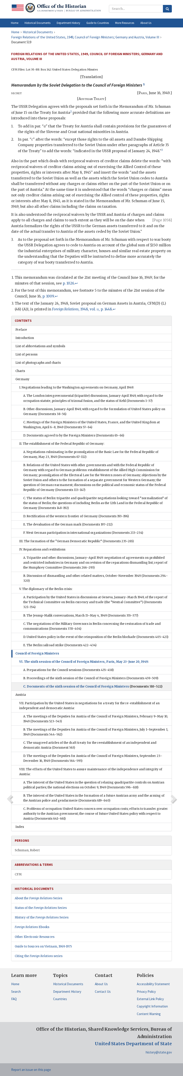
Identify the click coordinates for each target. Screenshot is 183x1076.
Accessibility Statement (153, 984)
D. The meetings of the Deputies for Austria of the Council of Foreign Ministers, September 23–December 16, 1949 (92, 758)
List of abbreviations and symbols (40, 346)
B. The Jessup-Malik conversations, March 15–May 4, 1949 (80, 615)
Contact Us (103, 991)
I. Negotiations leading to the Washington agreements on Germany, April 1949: (76, 387)
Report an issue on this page (31, 1070)
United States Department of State (133, 1043)
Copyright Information (152, 1006)
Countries (60, 999)
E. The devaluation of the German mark (67, 524)
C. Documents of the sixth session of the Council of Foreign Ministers (92, 686)
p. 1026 (68, 283)
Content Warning (149, 1014)
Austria (20, 695)
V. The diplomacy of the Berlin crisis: (45, 589)
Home (15, 984)
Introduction (24, 338)
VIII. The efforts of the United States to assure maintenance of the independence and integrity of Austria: (90, 771)
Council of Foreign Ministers (37, 653)
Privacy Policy (146, 991)
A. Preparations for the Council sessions (68, 670)
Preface (21, 330)
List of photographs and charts (38, 363)
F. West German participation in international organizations (83, 533)
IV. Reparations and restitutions (42, 549)
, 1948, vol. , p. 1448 (82, 309)
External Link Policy (150, 999)
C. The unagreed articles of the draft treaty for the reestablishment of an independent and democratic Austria (89, 745)
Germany (22, 379)
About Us (101, 984)
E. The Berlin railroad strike (59, 645)
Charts (20, 371)
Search (16, 991)
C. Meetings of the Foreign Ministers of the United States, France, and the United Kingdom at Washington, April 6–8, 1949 (91, 424)
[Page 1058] (162, 220)
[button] (37, 23)
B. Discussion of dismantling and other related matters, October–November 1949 (95, 578)
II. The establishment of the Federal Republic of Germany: (61, 444)
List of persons (26, 354)
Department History (67, 991)
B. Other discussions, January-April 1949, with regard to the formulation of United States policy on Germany (94, 411)
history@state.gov (159, 1052)
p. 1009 (48, 296)
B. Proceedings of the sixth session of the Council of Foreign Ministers (90, 678)
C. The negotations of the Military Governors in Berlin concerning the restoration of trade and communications (92, 626)
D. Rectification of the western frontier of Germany (76, 516)
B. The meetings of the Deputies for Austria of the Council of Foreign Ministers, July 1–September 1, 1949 (95, 732)
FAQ (14, 999)
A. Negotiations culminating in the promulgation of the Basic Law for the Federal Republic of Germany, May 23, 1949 (90, 454)
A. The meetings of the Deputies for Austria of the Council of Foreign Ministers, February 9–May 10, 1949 (95, 719)
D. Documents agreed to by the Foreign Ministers (73, 435)
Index (19, 827)
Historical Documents (68, 984)
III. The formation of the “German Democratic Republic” (76, 541)
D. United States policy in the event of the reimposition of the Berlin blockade (95, 637)
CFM (18, 874)
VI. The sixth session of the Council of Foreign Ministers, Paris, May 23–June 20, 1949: (84, 662)
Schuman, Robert (27, 850)
